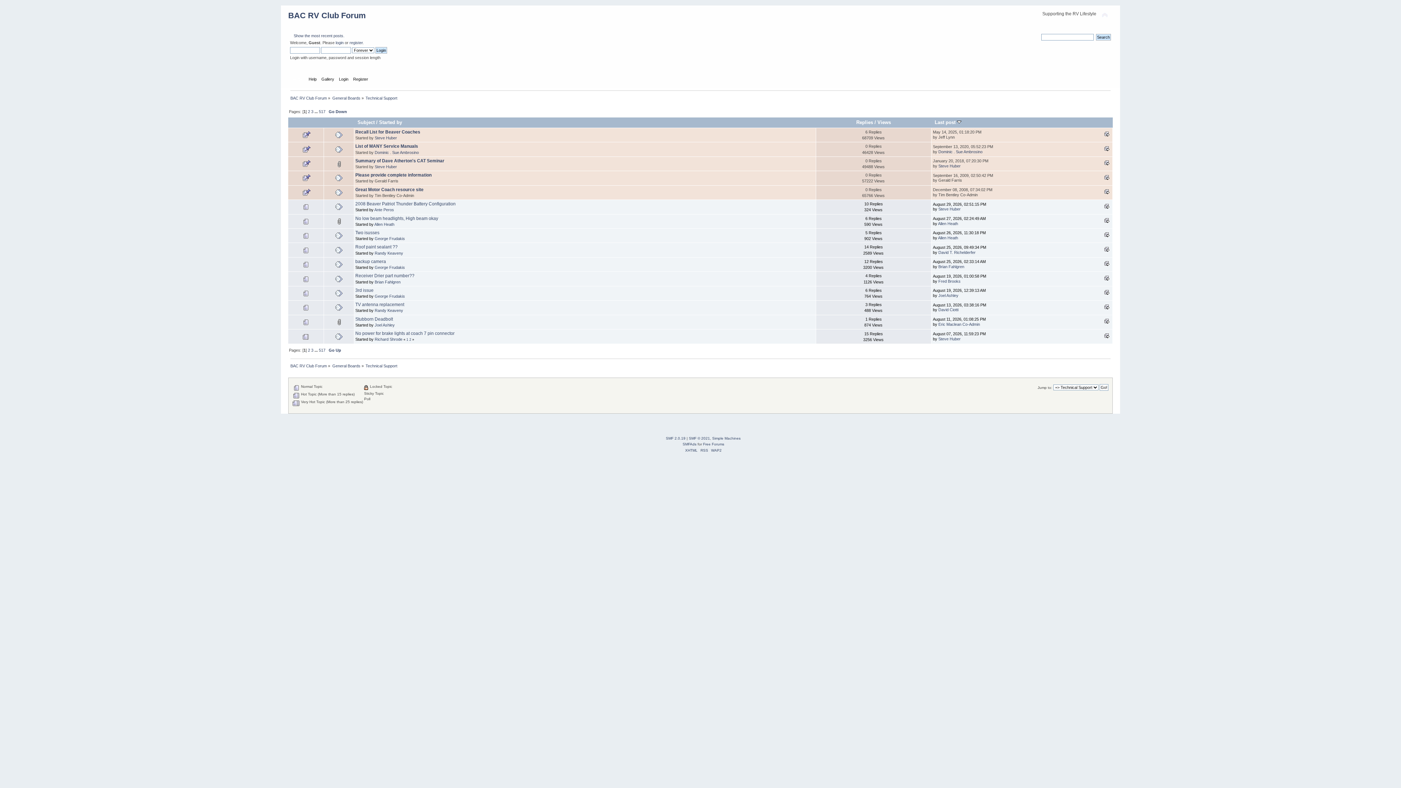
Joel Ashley (948, 295)
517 (322, 111)
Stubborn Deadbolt (374, 319)
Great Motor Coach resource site (389, 189)
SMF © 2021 (699, 438)
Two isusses (367, 232)
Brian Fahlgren (951, 266)
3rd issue (364, 290)
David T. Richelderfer (957, 252)
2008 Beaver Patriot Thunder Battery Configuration (405, 203)
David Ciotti (948, 310)
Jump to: (1045, 388)
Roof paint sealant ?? (376, 247)
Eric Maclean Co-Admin (959, 324)
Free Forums (713, 444)
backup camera (370, 261)
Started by (390, 122)
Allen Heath (384, 224)
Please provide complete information (393, 175)
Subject (366, 122)
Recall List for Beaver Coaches (387, 132)
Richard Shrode (388, 339)
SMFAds (689, 444)
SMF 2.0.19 (676, 438)
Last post (946, 122)
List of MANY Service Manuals (386, 146)
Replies (864, 122)
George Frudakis (390, 238)
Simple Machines (726, 438)
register (356, 42)
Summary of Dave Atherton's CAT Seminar (399, 160)
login (340, 42)
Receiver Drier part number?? (384, 275)
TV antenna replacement (379, 304)
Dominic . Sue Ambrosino (397, 152)
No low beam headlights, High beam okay (396, 218)
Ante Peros (384, 210)
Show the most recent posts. (319, 36)
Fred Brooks (949, 281)
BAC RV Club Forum (327, 15)
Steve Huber (386, 138)
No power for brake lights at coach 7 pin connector (405, 333)
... (316, 111)
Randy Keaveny (389, 253)
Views (884, 122)
